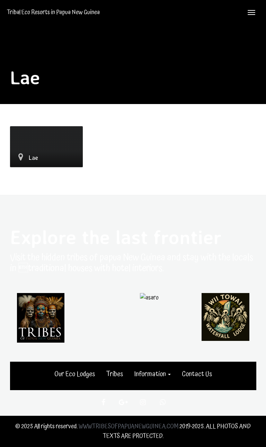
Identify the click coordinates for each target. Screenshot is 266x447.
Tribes (114, 374)
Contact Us (197, 374)
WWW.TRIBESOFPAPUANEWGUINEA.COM (128, 426)
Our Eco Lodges (74, 374)
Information (150, 374)
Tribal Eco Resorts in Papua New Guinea (53, 12)
